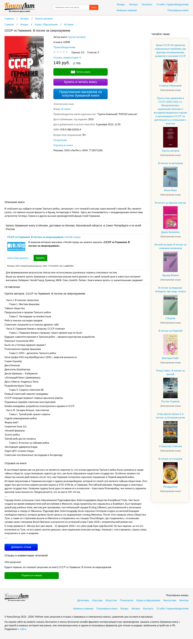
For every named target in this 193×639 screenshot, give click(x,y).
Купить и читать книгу (80, 82)
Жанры (121, 4)
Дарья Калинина (170, 232)
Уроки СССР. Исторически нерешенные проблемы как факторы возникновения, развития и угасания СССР (170, 50)
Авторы (133, 4)
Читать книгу (83, 72)
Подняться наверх (31, 575)
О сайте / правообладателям (172, 4)
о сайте (22, 629)
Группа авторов (77, 37)
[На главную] (20, 7)
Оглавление (60, 140)
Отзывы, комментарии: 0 (67, 57)
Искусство (111, 600)
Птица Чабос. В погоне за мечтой (170, 372)
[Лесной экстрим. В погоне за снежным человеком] (170, 262)
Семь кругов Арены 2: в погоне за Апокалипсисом (170, 416)
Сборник (170, 318)
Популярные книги (178, 10)
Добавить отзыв (21, 547)
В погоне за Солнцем (170, 459)
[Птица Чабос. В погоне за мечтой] (170, 388)
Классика (97, 600)
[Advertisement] (59, 177)
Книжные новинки (127, 10)
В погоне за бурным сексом (170, 203)
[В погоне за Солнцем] (170, 473)
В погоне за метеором (170, 163)
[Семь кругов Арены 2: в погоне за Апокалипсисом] (170, 432)
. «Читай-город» (44, 237)
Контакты (147, 4)
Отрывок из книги (63, 145)
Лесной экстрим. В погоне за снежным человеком (170, 246)
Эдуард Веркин (170, 275)
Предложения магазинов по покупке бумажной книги (80, 93)
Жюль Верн (170, 190)
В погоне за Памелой (170, 331)
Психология (126, 600)
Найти (93, 7)
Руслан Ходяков (170, 401)
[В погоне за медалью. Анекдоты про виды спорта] (170, 305)
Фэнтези (183, 600)
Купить (40, 257)
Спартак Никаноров (170, 85)
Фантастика (169, 600)
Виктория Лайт (170, 358)
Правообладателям (64, 47)
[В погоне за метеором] (170, 177)
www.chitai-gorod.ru (17, 258)
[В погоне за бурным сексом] (170, 217)
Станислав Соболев (170, 446)
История (65, 109)
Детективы (83, 600)
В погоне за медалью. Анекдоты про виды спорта (170, 290)
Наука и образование (148, 600)
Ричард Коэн (170, 486)
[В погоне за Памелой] (170, 344)
